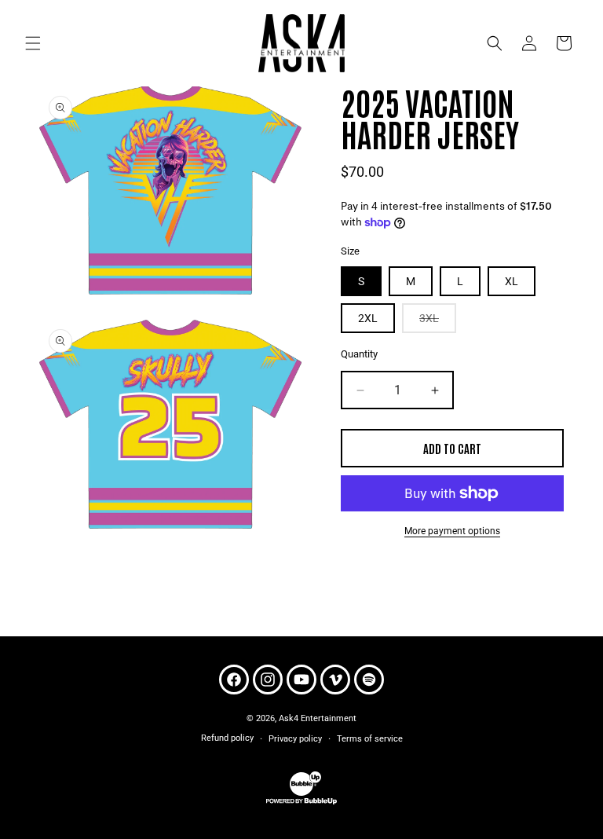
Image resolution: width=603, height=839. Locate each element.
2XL (368, 318)
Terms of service (370, 739)
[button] (33, 43)
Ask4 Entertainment (317, 718)
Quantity (359, 354)
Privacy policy (295, 739)
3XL (437, 322)
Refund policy (227, 738)
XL (511, 281)
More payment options (452, 531)
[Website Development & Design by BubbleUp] (301, 802)
